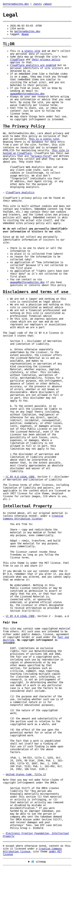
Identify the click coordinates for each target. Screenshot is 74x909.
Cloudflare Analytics (20, 192)
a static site (31, 51)
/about (47, 3)
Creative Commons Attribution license (33, 517)
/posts (37, 3)
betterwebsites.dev (16, 3)
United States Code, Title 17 (26, 774)
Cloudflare (17, 59)
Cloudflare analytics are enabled (33, 65)
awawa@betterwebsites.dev (27, 93)
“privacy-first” (41, 156)
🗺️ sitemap (38, 861)
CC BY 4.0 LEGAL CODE (20, 476)
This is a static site (44, 138)
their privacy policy (46, 59)
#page (25, 34)
